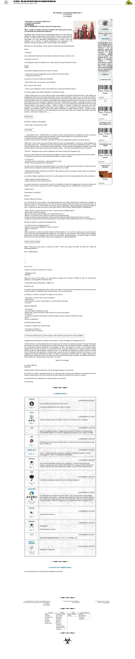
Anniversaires (60, 626)
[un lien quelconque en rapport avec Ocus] (34, 420)
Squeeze (81, 618)
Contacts (47, 615)
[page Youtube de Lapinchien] (32, 499)
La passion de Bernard (105, 166)
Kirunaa (31, 399)
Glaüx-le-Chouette (31, 542)
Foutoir (47, 621)
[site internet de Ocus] (29, 420)
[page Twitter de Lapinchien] (36, 497)
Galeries (47, 620)
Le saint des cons (105, 79)
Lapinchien (32, 489)
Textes (62, 612)
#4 (105, 101)
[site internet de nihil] (32, 480)
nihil (31, 472)
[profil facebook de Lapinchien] (34, 497)
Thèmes (101, 33)
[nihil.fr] (81, 614)
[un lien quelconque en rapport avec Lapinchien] (32, 497)
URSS (69, 615)
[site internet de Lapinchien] (27, 497)
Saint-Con (108, 33)
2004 (105, 35)
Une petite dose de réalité (105, 144)
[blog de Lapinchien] (29, 497)
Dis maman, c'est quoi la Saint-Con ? (67, 13)
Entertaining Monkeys (82, 616)
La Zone (35, 1)
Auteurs (58, 629)
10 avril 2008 (106, 602)
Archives (58, 624)
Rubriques (59, 617)
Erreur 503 (48, 623)
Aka (31, 436)
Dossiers (58, 618)
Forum (47, 618)
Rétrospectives (60, 627)
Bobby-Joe (32, 450)
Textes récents (72, 614)
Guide (46, 614)
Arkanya (32, 508)
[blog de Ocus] (32, 420)
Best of (58, 621)
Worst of (58, 623)
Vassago (69, 16)
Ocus (32, 412)
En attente (59, 615)
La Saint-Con (49, 617)
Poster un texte (60, 614)
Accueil (50, 612)
